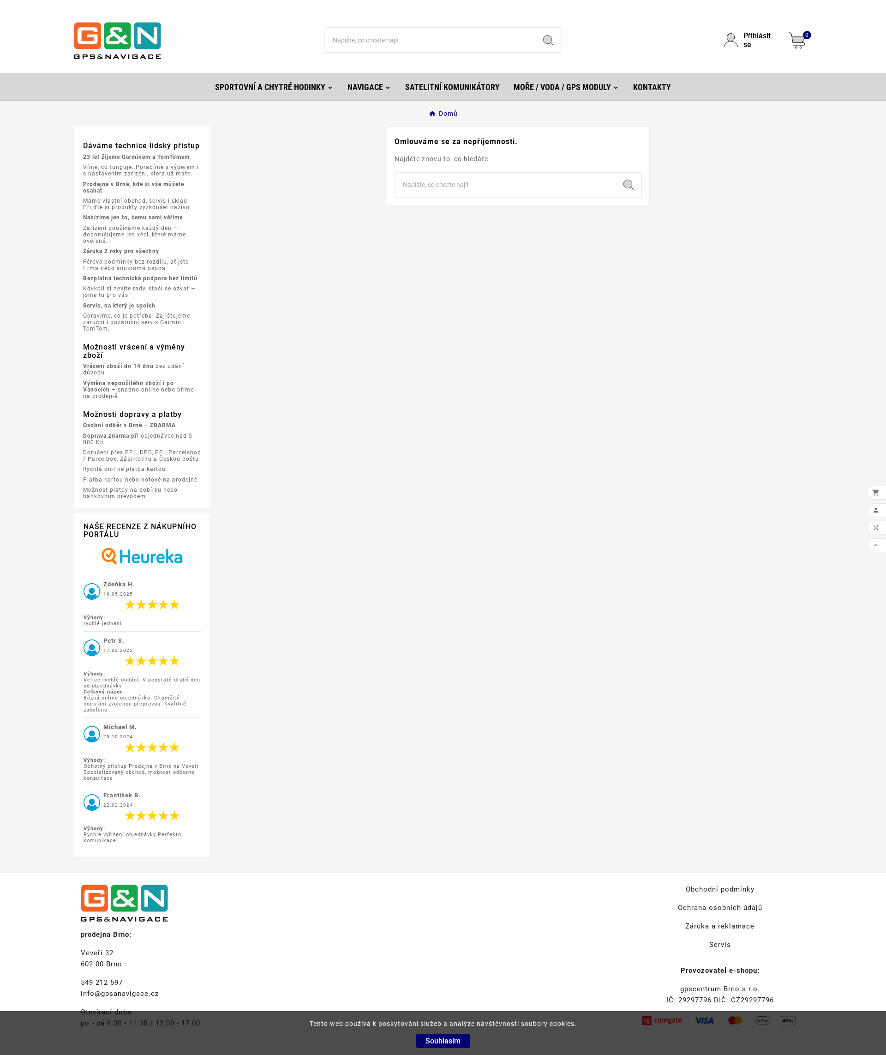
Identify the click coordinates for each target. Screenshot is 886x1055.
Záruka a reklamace (719, 926)
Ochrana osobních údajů (720, 908)
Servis (720, 944)
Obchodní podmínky (720, 889)
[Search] (548, 40)
